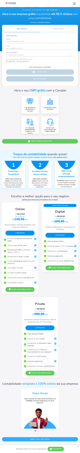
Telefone (8, 39)
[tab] (22, 29)
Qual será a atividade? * (12, 52)
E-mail (7, 46)
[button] (40, 55)
